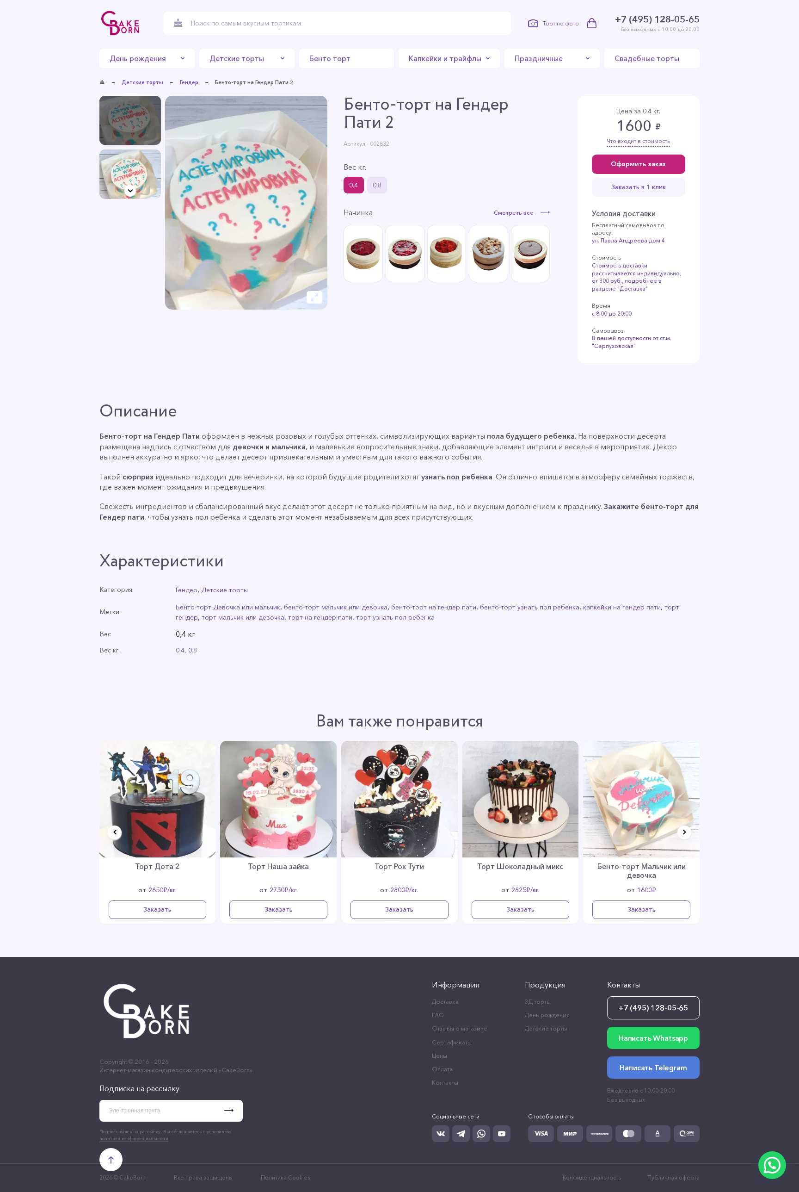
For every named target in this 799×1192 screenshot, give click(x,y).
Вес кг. (355, 167)
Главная (102, 82)
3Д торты (538, 1001)
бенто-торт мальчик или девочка (335, 607)
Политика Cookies (285, 1177)
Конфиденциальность (592, 1177)
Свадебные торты (647, 58)
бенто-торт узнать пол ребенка (529, 607)
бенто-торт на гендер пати (433, 607)
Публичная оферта (673, 1177)
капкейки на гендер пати (622, 607)
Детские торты (236, 58)
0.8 (377, 185)
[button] (130, 191)
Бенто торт (329, 58)
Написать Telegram (653, 1067)
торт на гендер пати (320, 617)
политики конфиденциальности (133, 1139)
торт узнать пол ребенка (395, 617)
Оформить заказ (638, 164)
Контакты (445, 1082)
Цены (439, 1055)
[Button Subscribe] (233, 1111)
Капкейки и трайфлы (445, 58)
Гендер (189, 82)
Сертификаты (452, 1042)
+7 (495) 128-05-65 (657, 19)
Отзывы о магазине (459, 1028)
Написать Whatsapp (653, 1038)
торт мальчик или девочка (243, 617)
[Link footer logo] (147, 1043)
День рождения (138, 58)
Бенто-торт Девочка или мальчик (228, 607)
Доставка (445, 1001)
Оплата (442, 1069)
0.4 (353, 185)
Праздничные (539, 58)
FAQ (438, 1014)
